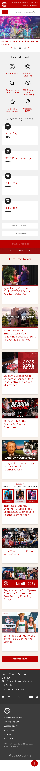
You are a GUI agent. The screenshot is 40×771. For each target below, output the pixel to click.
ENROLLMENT (16, 3)
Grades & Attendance (12, 110)
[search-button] (34, 12)
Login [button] (24, 6)
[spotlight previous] (11, 48)
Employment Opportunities (12, 91)
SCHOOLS (25, 3)
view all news (20, 659)
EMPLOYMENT (34, 6)
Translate (32, 3)
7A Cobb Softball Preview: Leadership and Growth (19, 43)
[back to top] (34, 763)
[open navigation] (5, 12)
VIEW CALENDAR (20, 234)
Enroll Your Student (27, 74)
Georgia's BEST (27, 110)
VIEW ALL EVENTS (20, 226)
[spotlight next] (28, 48)
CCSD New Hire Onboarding (28, 92)
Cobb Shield (12, 73)
